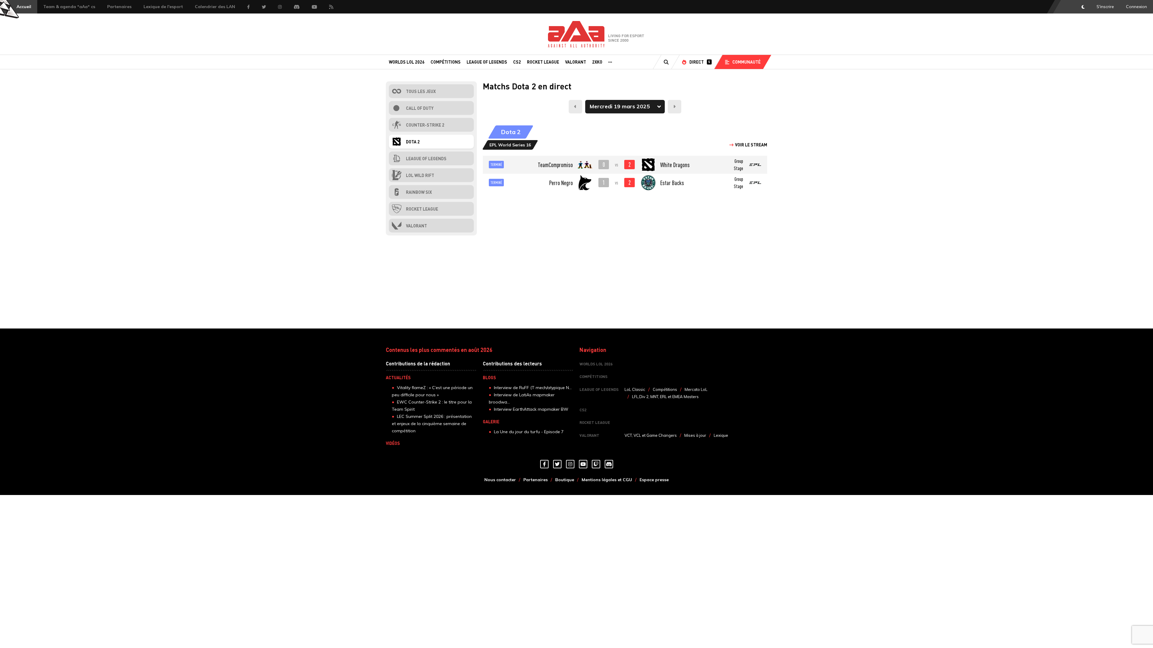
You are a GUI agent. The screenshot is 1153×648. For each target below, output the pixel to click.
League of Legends (487, 61)
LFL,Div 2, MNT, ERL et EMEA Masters (665, 396)
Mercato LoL (696, 389)
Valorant (575, 61)
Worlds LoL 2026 (407, 61)
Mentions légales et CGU (607, 479)
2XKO (597, 61)
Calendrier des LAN (215, 6)
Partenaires (119, 6)
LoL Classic (635, 389)
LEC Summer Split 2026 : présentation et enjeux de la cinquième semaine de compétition (432, 424)
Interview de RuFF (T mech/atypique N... (533, 387)
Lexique (721, 435)
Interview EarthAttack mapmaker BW (531, 409)
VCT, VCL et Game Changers (651, 435)
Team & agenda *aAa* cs (69, 6)
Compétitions (446, 61)
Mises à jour (695, 435)
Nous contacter (500, 479)
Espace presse (654, 479)
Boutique (564, 479)
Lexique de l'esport (163, 6)
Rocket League (543, 61)
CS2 (517, 61)
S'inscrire (1105, 6)
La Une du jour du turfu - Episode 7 (529, 431)
